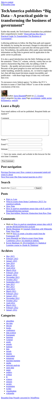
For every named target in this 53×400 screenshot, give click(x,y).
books (8, 328)
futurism (9, 337)
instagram (10, 358)
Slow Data (10, 206)
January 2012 (11, 310)
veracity (15, 100)
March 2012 (11, 305)
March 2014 (11, 270)
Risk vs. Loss (11, 199)
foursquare (10, 335)
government (35, 98)
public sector (46, 98)
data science (11, 333)
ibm (7, 349)
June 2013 (10, 284)
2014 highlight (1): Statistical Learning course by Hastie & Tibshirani (26, 244)
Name (4, 139)
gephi (8, 342)
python (9, 375)
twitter (8, 389)
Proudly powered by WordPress (26, 398)
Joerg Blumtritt (20, 96)
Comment (5, 118)
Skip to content (7, 2)
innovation (10, 356)
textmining (10, 386)
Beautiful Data (7, 398)
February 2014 (12, 273)
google (9, 344)
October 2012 (11, 301)
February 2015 (12, 259)
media (8, 363)
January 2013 (11, 296)
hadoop (9, 347)
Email (4, 144)
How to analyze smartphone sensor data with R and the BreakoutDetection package (28, 209)
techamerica (6, 100)
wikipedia (10, 393)
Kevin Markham (13, 243)
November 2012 (12, 298)
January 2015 (11, 261)
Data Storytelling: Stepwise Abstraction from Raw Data (28, 213)
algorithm (10, 321)
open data (10, 368)
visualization (11, 391)
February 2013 (12, 294)
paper (24, 98)
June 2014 (10, 263)
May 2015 (10, 256)
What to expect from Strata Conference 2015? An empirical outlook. (24, 239)
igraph (8, 351)
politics (9, 372)
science (9, 379)
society (9, 384)
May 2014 (10, 266)
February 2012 (12, 308)
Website (4, 149)
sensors (9, 382)
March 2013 (11, 291)
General (9, 340)
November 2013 (12, 277)
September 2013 (12, 282)
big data (17, 98)
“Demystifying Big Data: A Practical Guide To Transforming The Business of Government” (23, 36)
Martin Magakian (13, 229)
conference (10, 330)
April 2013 (10, 289)
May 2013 (10, 287)
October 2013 (11, 280)
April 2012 (10, 303)
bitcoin (9, 326)
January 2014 (11, 275)
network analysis (13, 365)
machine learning (13, 361)
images (9, 354)
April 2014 (10, 268)
